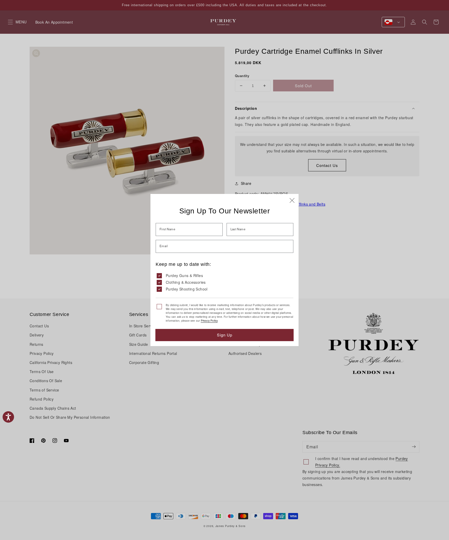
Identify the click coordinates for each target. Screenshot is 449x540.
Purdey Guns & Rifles (184, 275)
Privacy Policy (209, 320)
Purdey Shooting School (187, 289)
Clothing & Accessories (186, 282)
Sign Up (224, 335)
